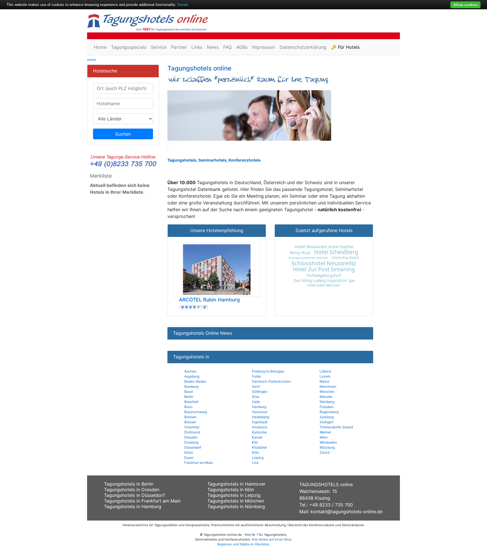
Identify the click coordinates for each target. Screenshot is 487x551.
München (327, 391)
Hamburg (259, 407)
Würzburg (327, 447)
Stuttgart (326, 422)
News (213, 47)
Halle (256, 402)
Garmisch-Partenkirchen (271, 381)
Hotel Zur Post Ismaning (324, 269)
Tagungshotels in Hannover (236, 484)
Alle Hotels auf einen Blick (271, 539)
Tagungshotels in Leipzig (233, 495)
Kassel (257, 437)
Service (159, 47)
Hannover (259, 412)
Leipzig (258, 457)
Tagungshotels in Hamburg (132, 506)
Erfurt (188, 452)
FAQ (227, 47)
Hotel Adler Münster (323, 285)
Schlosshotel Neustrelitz (323, 263)
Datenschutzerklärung (303, 47)
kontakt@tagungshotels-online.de (346, 511)
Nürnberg (327, 402)
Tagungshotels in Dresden (131, 489)
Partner (179, 47)
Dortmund (192, 432)
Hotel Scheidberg (336, 252)
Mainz (324, 381)
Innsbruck (259, 427)
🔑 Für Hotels (345, 47)
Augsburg (191, 376)
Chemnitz (192, 427)
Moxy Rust (300, 252)
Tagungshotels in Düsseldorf (134, 495)
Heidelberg (260, 417)
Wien (323, 437)
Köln (255, 452)
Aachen (190, 371)
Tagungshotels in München (235, 501)
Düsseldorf (192, 447)
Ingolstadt (259, 422)
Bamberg (191, 386)
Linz (255, 462)
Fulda (256, 376)
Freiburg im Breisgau (268, 371)
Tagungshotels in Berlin (128, 484)
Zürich (325, 452)
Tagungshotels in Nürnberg (236, 506)
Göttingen (259, 391)
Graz (256, 396)
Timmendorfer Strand (336, 427)
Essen (189, 457)
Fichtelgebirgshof (324, 275)
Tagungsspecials (128, 47)
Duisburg (191, 442)
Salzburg (327, 417)
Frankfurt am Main (198, 462)
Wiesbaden (328, 442)
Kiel (255, 442)
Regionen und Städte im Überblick (243, 544)
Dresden (191, 437)
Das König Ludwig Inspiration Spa (324, 280)
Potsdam (326, 407)
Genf (256, 386)
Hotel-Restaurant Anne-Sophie (324, 246)
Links (196, 47)
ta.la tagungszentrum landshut (308, 258)
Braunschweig (195, 412)
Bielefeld (191, 402)
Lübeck (325, 371)
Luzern (325, 376)
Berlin (188, 396)
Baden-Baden (195, 381)
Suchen (123, 134)
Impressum (263, 47)
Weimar (325, 432)
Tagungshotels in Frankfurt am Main (142, 501)
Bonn (188, 407)
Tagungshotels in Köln (230, 489)
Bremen (190, 417)
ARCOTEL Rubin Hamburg (209, 300)
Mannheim (328, 386)
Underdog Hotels (345, 257)
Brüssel (190, 422)
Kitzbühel (259, 447)
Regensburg (329, 412)
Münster (326, 396)
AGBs (241, 47)
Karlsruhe (259, 432)
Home (100, 47)
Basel (188, 391)
